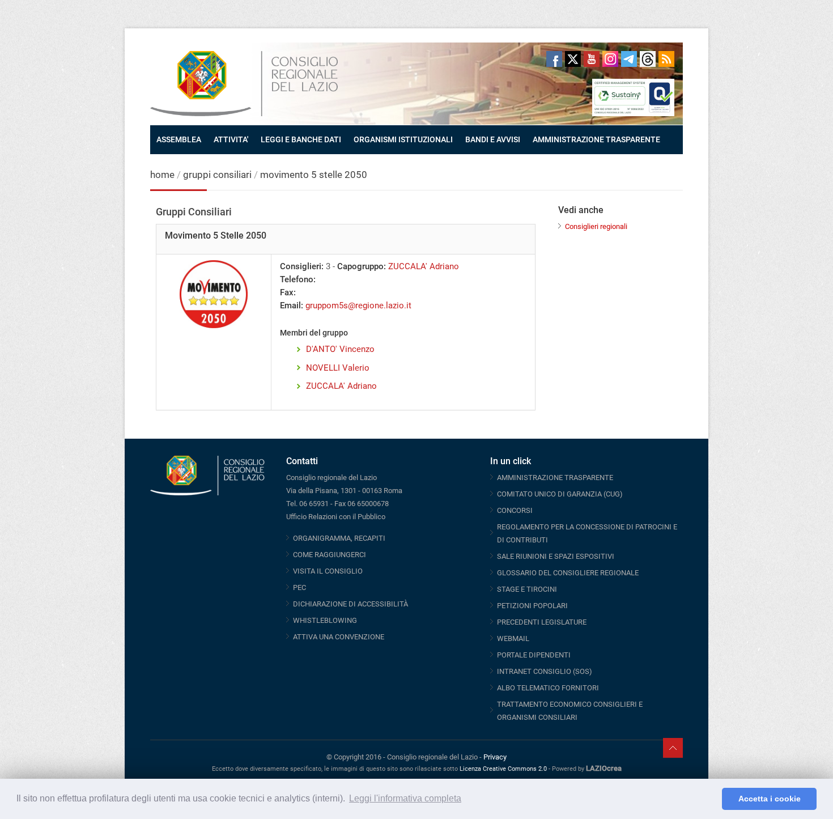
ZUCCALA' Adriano (423, 266)
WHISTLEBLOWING (325, 620)
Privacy (495, 757)
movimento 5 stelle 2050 (313, 174)
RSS (666, 59)
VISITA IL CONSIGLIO (328, 571)
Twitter (573, 59)
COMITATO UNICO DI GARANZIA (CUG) (560, 494)
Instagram (610, 59)
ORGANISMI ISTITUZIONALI (403, 139)
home (162, 174)
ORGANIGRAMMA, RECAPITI (339, 538)
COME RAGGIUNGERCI (329, 554)
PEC (299, 587)
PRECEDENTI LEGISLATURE (541, 622)
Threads (648, 59)
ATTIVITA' (231, 139)
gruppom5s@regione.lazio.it (358, 305)
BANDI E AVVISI (492, 139)
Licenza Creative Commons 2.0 (503, 769)
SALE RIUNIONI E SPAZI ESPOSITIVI (555, 556)
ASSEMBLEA (178, 139)
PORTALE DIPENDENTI (534, 655)
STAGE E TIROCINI (527, 589)
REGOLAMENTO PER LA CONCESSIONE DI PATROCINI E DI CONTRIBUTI (587, 533)
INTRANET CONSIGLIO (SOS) (544, 671)
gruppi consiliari (217, 174)
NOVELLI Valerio (337, 368)
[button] (710, 799)
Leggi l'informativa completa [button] (405, 798)
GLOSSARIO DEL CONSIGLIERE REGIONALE (568, 572)
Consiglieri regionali (596, 226)
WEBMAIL (513, 638)
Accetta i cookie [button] (769, 798)
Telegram (629, 59)
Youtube (592, 59)
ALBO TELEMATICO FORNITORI (548, 688)
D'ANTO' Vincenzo (340, 349)
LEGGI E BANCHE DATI (301, 139)
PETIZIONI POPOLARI (532, 605)
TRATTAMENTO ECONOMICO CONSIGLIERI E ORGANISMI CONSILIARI (570, 711)
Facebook (554, 59)
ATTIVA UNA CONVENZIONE (338, 637)
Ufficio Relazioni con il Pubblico (335, 516)
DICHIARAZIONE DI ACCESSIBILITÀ (350, 604)
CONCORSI (515, 510)
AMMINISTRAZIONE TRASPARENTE (596, 139)
